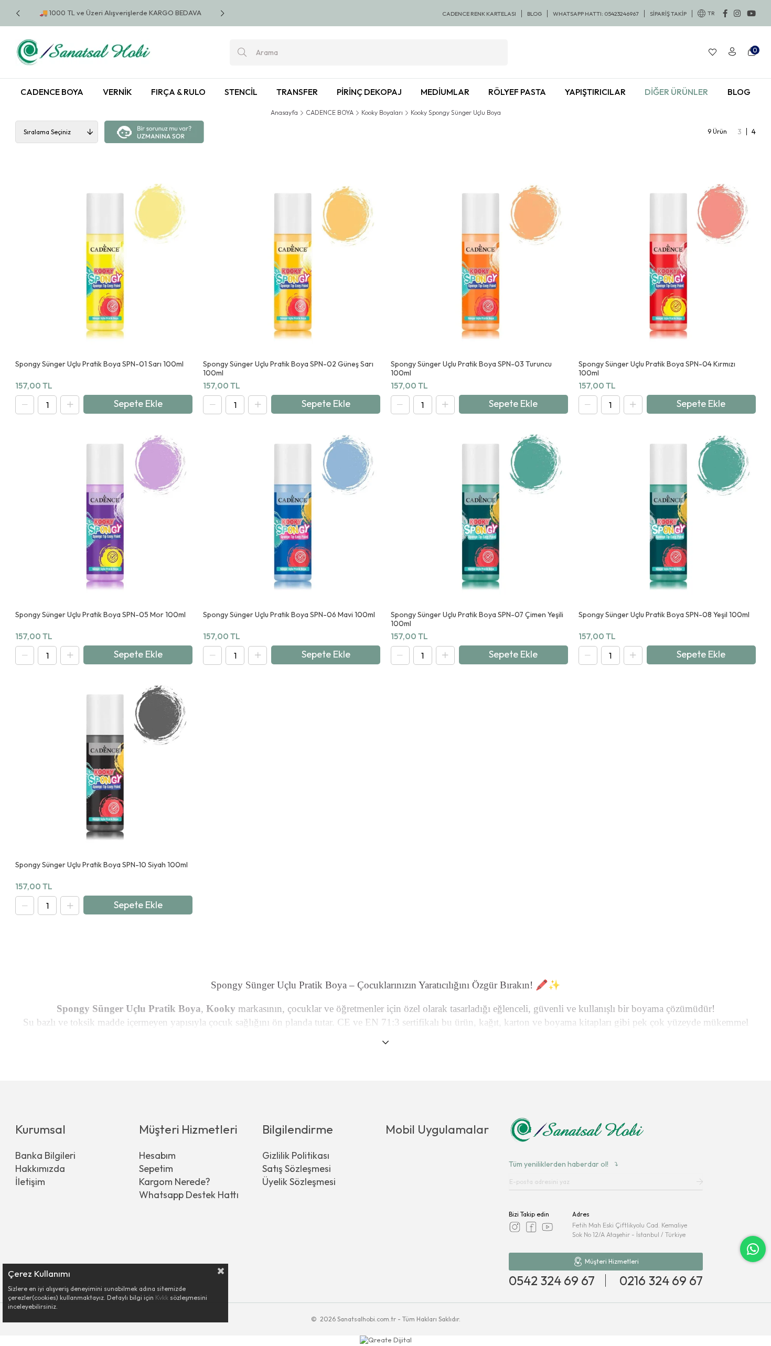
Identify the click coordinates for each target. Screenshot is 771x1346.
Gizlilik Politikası (295, 1155)
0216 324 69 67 (661, 1280)
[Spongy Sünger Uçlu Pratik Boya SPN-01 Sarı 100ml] (103, 263)
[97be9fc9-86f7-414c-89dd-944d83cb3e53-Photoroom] (577, 1131)
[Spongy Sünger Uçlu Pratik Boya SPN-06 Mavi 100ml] (291, 513)
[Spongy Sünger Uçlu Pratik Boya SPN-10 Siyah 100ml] (103, 764)
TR (711, 13)
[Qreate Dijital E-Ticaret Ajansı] (386, 1341)
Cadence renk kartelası (479, 13)
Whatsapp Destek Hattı (189, 1195)
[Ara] (242, 52)
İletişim (30, 1182)
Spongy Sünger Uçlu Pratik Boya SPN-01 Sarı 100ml (99, 364)
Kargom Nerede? (174, 1182)
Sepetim (156, 1168)
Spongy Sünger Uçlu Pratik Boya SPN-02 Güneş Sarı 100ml (288, 369)
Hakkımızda (40, 1168)
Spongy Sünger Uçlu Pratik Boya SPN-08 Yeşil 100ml (664, 614)
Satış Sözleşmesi (296, 1168)
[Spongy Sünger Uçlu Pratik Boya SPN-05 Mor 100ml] (103, 513)
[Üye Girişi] (732, 52)
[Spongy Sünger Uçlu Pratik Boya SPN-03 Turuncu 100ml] (479, 263)
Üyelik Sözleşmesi (299, 1182)
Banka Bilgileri (45, 1155)
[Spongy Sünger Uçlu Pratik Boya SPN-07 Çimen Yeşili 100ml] (479, 513)
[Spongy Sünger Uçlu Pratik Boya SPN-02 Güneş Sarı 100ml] (291, 263)
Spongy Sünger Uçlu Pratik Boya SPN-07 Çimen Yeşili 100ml (477, 619)
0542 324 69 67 (552, 1280)
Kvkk (161, 1297)
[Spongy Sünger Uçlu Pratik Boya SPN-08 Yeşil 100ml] (667, 513)
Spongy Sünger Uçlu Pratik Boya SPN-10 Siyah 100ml (101, 864)
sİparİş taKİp (668, 13)
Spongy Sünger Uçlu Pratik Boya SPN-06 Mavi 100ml (289, 614)
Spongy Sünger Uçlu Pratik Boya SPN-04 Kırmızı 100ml (657, 369)
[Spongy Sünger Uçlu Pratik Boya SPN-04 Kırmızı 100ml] (667, 263)
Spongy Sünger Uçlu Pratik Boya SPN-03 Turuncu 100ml (471, 369)
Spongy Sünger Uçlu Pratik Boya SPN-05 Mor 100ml (100, 614)
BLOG (534, 13)
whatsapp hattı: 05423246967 (596, 13)
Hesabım (157, 1155)
